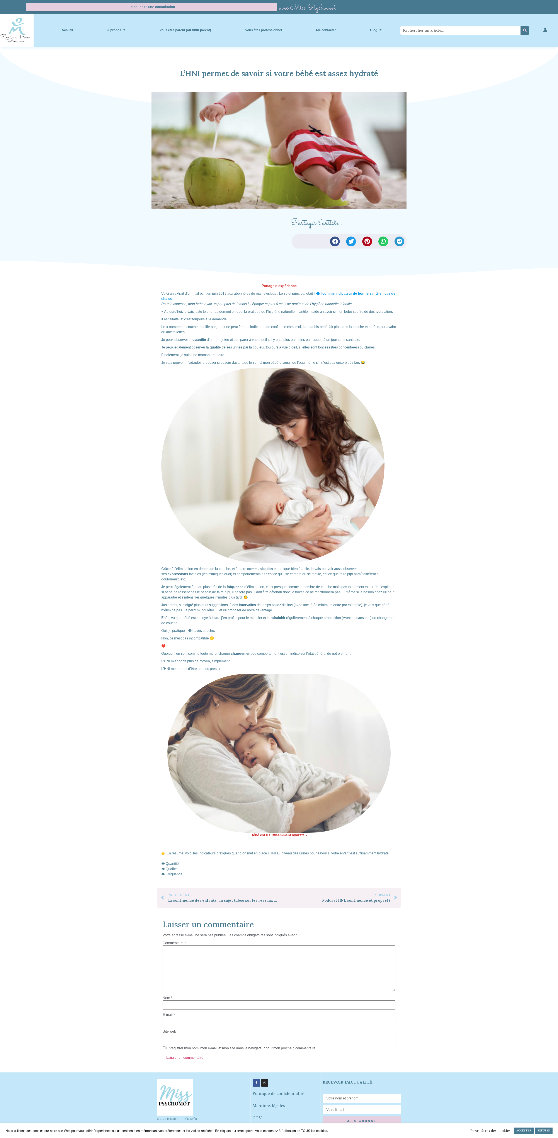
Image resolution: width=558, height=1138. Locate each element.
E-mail (169, 1014)
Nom (167, 998)
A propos (114, 30)
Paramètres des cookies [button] (490, 1131)
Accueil (67, 30)
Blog (373, 30)
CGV (257, 1118)
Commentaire (174, 943)
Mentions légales (269, 1106)
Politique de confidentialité (278, 1093)
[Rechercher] (525, 30)
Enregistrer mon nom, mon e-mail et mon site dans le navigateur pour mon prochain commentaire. (241, 1048)
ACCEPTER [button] (523, 1130)
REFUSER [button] (544, 1130)
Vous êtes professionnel (263, 30)
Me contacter (326, 30)
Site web (169, 1031)
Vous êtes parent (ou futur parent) (185, 30)
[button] (335, 241)
